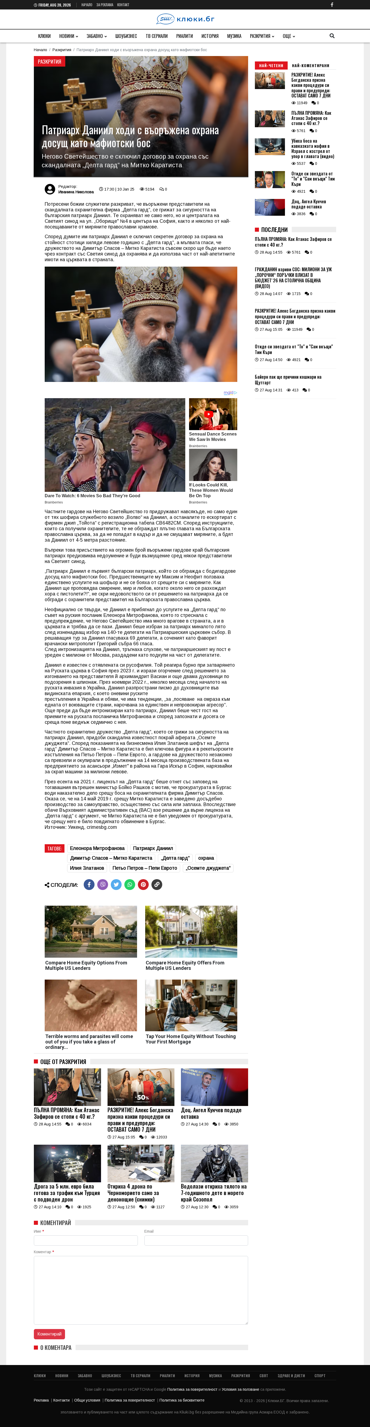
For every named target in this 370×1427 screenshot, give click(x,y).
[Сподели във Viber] (102, 884)
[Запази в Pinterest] (143, 884)
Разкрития (260, 35)
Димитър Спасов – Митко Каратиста (111, 858)
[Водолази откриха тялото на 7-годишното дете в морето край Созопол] (214, 1181)
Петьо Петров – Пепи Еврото (145, 868)
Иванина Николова (76, 192)
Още (287, 35)
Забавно (95, 35)
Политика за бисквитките (182, 1400)
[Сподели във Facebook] (89, 884)
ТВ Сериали (157, 35)
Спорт (320, 1375)
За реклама (104, 4)
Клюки (44, 35)
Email (149, 1231)
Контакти (61, 1400)
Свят (263, 1375)
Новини (66, 35)
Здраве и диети (291, 1375)
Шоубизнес (126, 35)
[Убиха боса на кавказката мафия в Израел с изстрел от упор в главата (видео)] (270, 154)
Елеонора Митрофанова (97, 848)
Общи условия (87, 1400)
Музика (234, 35)
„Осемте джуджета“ (208, 868)
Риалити (184, 35)
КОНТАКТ (123, 4)
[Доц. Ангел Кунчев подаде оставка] (214, 1104)
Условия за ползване (241, 1389)
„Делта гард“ (175, 858)
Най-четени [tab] (271, 65)
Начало (87, 4)
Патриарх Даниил (153, 848)
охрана (206, 858)
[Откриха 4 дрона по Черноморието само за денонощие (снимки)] (141, 1181)
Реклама (41, 1400)
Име (39, 1231)
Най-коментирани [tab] (310, 65)
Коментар (44, 1252)
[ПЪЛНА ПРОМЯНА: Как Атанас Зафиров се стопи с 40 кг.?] (67, 1104)
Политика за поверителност (193, 1389)
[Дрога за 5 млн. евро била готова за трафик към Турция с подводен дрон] (67, 1181)
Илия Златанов (87, 868)
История (210, 35)
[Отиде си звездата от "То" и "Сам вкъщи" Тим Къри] (270, 187)
